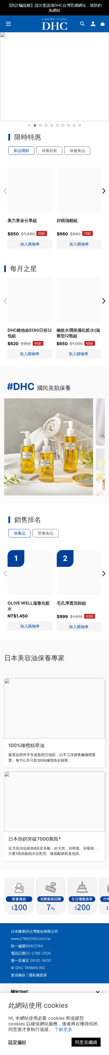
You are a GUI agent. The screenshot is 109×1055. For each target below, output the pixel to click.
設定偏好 (17, 1042)
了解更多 (63, 1029)
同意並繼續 (86, 1042)
